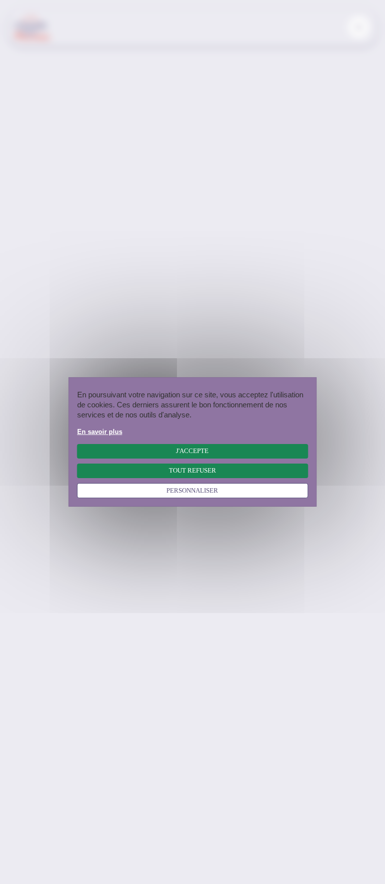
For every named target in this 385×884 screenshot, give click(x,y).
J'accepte (192, 451)
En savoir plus (99, 431)
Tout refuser (192, 470)
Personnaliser (192, 490)
